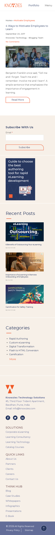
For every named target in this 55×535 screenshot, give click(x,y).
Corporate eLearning (17, 432)
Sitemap (29, 530)
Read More (18, 99)
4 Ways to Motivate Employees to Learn (27, 27)
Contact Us (12, 479)
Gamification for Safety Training (19, 307)
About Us (11, 459)
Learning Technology (18, 442)
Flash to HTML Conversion (23, 350)
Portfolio (33, 5)
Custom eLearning (19, 342)
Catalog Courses (15, 447)
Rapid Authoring (18, 338)
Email (9, 132)
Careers (10, 474)
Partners (11, 464)
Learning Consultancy (18, 437)
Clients (9, 469)
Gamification (16, 354)
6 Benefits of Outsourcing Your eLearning (23, 245)
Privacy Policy (13, 530)
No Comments (12, 42)
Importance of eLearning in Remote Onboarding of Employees (21, 276)
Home (9, 20)
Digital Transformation (21, 346)
